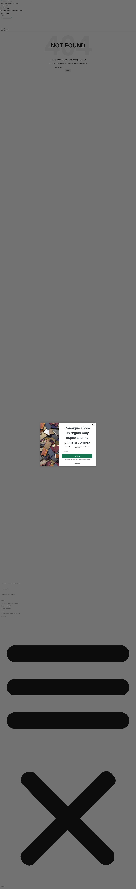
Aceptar (77, 456)
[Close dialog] (94, 424)
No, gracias (77, 463)
